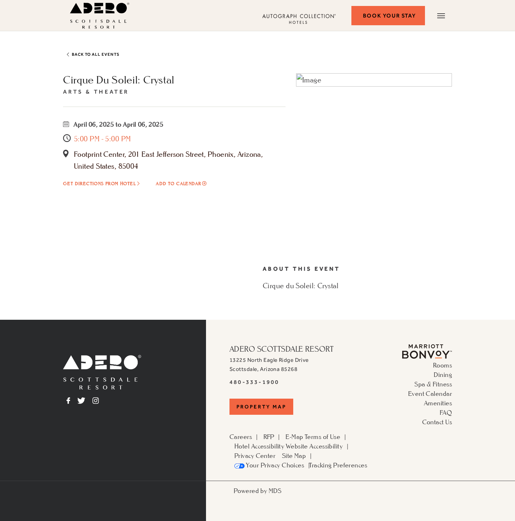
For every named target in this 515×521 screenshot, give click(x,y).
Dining (443, 374)
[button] (388, 15)
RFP (268, 436)
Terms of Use (322, 436)
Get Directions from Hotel (99, 184)
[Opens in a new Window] (427, 350)
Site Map (294, 455)
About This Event (301, 268)
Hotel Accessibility (259, 446)
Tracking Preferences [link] (338, 465)
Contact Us (437, 422)
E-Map (294, 436)
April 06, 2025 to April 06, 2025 (118, 124)
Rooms (442, 365)
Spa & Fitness (433, 384)
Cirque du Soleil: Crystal (118, 79)
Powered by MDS (257, 490)
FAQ (446, 412)
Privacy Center (254, 455)
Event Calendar (430, 393)
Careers (240, 436)
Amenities (438, 403)
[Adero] (102, 371)
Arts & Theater (96, 91)
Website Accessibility (314, 446)
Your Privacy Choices (274, 465)
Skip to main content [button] (38, 5)
